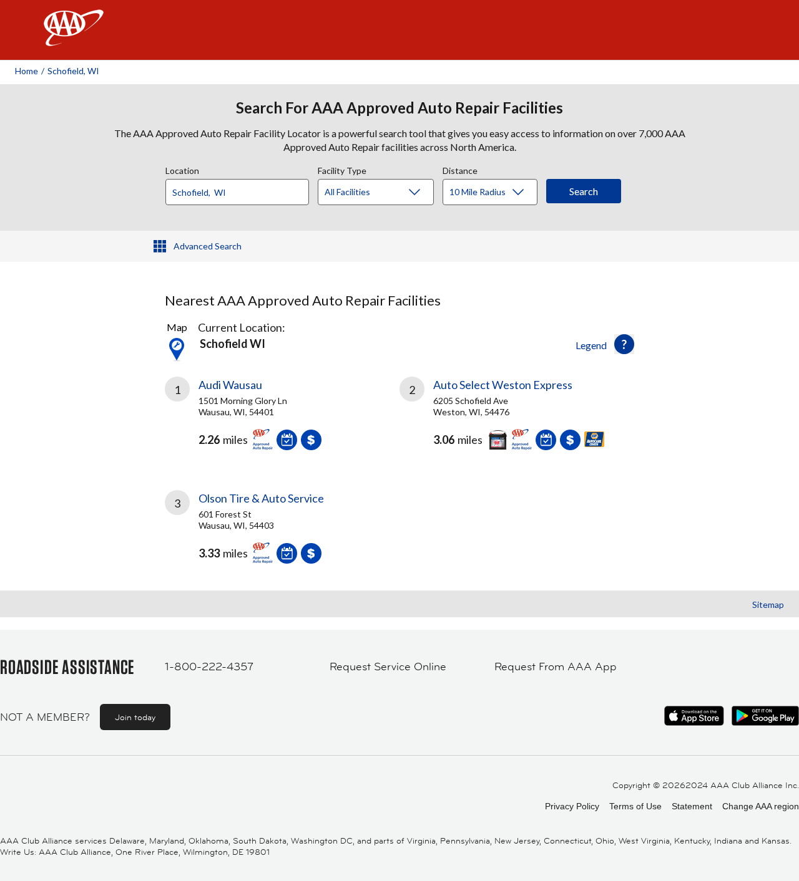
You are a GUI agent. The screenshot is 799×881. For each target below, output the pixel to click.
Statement (692, 806)
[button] (624, 344)
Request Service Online (388, 666)
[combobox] (241, 189)
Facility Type (342, 169)
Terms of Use (635, 806)
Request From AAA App (555, 666)
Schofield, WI (73, 70)
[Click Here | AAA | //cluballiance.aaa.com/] (74, 38)
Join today (135, 717)
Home (26, 70)
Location (182, 169)
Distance (460, 169)
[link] (282, 418)
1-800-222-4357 (209, 666)
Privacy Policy (572, 806)
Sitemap (768, 604)
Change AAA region (760, 806)
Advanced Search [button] (208, 246)
